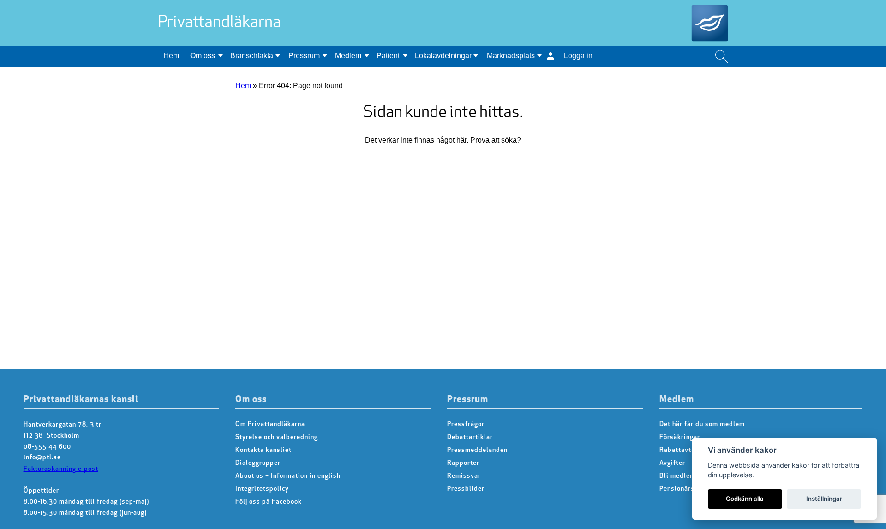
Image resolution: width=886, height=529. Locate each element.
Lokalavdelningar (443, 56)
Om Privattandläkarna (270, 424)
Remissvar (464, 476)
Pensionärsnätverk (688, 489)
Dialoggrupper (258, 463)
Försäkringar (679, 437)
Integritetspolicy (262, 489)
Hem (171, 56)
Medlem (348, 56)
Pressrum (304, 56)
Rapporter (463, 463)
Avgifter (672, 463)
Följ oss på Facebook (268, 502)
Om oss (202, 56)
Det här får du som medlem (702, 424)
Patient (388, 56)
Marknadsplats (511, 56)
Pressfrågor (466, 424)
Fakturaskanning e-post (61, 469)
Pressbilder (466, 489)
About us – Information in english (288, 476)
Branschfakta (251, 56)
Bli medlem (677, 476)
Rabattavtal (678, 450)
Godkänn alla (745, 498)
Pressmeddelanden (477, 450)
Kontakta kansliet (263, 450)
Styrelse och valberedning (276, 437)
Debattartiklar (470, 437)
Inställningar (824, 498)
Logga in (578, 56)
